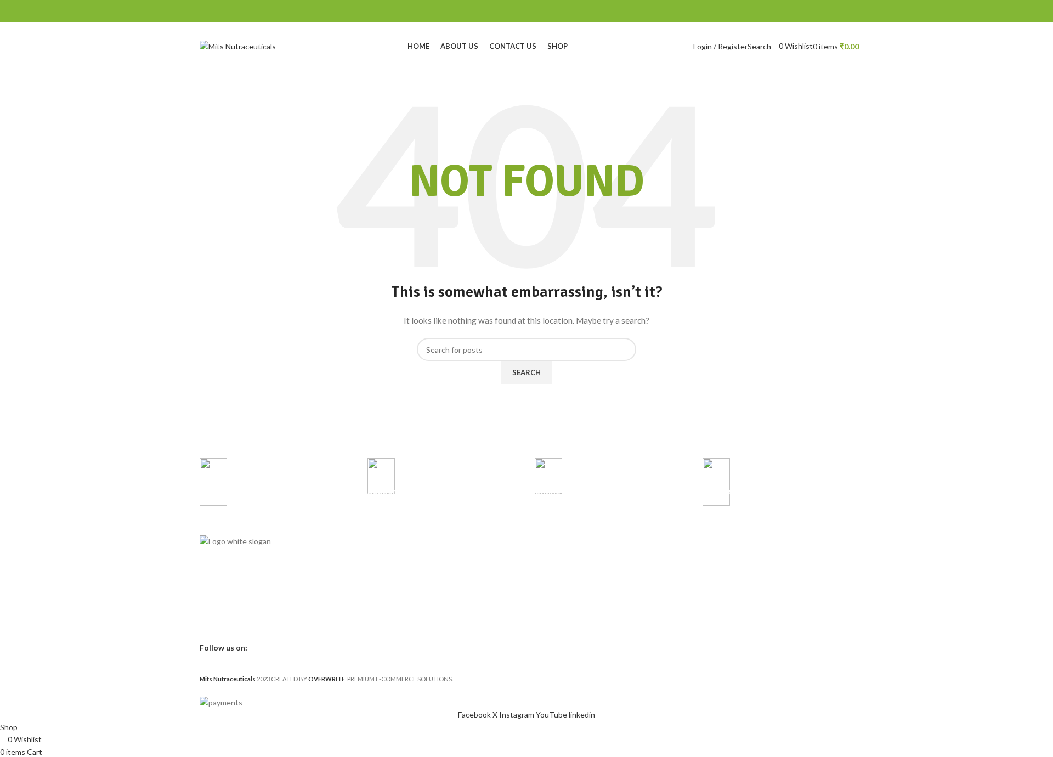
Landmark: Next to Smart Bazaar (752, 601)
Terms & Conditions (566, 562)
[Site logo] (238, 45)
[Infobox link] (275, 489)
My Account (386, 600)
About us (382, 544)
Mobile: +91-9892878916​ (741, 620)
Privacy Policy (555, 544)
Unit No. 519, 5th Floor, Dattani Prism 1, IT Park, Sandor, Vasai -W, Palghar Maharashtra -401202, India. (770, 572)
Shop (374, 581)
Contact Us (385, 562)
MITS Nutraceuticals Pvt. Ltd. (749, 544)
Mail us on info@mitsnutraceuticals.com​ (766, 657)
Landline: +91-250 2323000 (745, 638)
